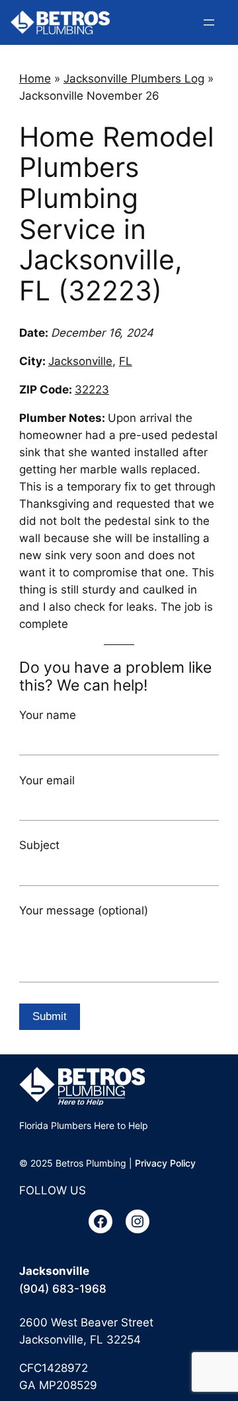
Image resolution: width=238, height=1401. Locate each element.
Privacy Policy (165, 1163)
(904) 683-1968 (62, 1288)
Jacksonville (80, 361)
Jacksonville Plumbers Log (133, 78)
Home (35, 78)
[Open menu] (209, 22)
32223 (92, 389)
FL (125, 361)
